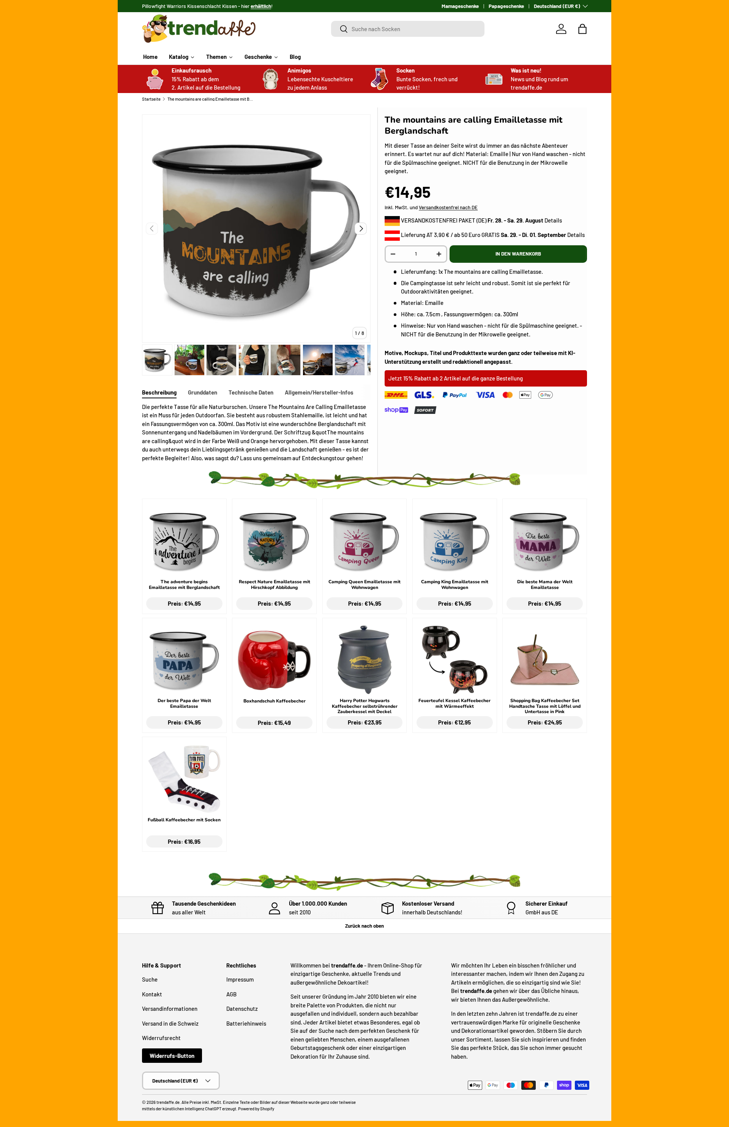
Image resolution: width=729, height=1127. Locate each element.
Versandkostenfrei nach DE (448, 207)
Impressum (240, 979)
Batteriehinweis (246, 1023)
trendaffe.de (168, 1102)
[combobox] (408, 29)
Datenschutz (242, 1008)
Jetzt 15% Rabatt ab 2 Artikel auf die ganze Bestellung (455, 378)
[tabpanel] (256, 432)
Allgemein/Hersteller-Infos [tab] (319, 392)
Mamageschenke (460, 6)
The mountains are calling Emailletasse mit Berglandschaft (210, 99)
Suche (150, 979)
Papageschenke (506, 6)
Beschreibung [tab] (159, 392)
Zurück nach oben (364, 926)
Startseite (151, 99)
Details (553, 220)
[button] (582, 29)
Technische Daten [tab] (251, 392)
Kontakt (152, 994)
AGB (231, 994)
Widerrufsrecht (161, 1038)
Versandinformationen (169, 1008)
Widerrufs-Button (172, 1055)
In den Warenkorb (518, 254)
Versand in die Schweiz (170, 1023)
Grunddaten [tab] (202, 392)
